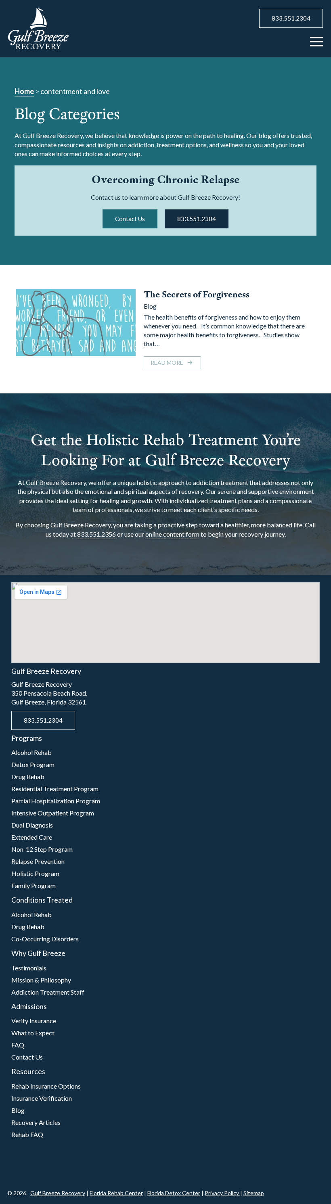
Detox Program (32, 764)
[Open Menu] (316, 41)
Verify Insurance (33, 1020)
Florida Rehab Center (116, 1192)
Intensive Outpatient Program (52, 813)
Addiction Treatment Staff (47, 992)
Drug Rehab (27, 776)
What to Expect (32, 1033)
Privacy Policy (222, 1192)
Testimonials (28, 968)
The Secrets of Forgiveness (196, 294)
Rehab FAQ (27, 1134)
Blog (150, 306)
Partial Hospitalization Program (55, 801)
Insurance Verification (41, 1098)
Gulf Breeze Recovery (57, 1192)
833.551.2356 (96, 534)
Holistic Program (35, 873)
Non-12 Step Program (42, 849)
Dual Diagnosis (32, 825)
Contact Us (27, 1057)
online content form (172, 534)
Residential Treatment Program (54, 788)
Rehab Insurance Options (46, 1086)
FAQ (17, 1045)
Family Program (33, 885)
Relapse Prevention (38, 861)
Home (24, 91)
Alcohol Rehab (31, 752)
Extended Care (31, 837)
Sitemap (253, 1192)
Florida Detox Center (173, 1192)
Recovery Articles (36, 1122)
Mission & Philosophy (41, 980)
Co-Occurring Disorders (45, 939)
